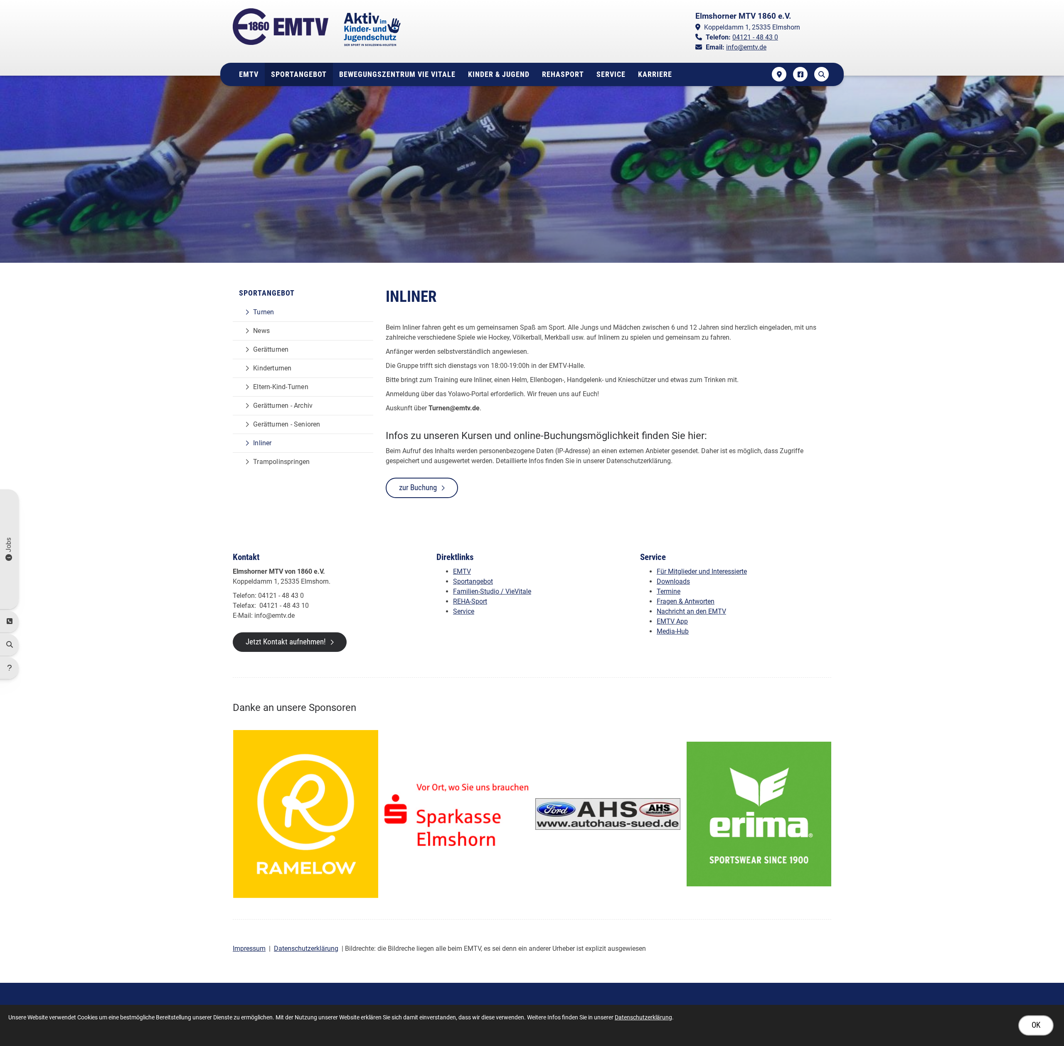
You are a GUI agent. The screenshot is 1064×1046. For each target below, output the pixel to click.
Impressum (249, 948)
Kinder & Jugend (499, 74)
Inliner (262, 443)
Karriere (655, 74)
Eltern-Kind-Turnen (280, 387)
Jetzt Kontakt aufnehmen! (286, 641)
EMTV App (672, 621)
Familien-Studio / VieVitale (492, 591)
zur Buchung (418, 487)
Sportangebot (299, 74)
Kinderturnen (272, 368)
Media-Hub (673, 631)
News (261, 331)
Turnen (263, 312)
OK (1036, 1025)
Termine (668, 591)
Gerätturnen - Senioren (286, 424)
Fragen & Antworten (685, 601)
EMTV (249, 74)
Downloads (673, 581)
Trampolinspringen (281, 462)
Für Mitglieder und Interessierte (702, 571)
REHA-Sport (470, 601)
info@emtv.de (746, 47)
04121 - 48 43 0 (755, 37)
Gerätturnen (270, 349)
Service (611, 74)
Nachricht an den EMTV (691, 611)
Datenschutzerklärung (306, 948)
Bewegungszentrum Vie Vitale (397, 74)
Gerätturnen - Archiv (283, 406)
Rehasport (563, 74)
